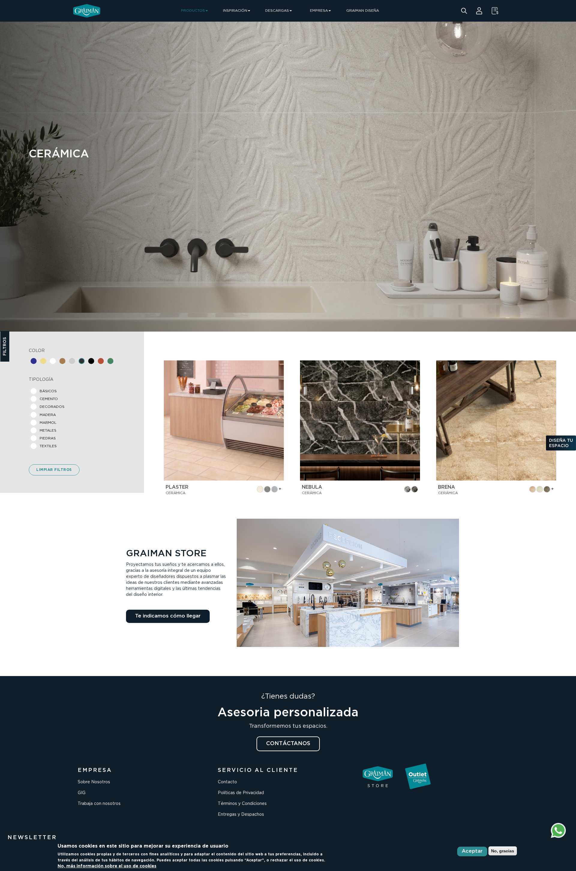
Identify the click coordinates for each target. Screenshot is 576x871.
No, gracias (502, 850)
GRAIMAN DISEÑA (362, 10)
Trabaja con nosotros (99, 804)
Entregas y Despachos (241, 814)
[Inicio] (86, 11)
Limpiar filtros (54, 470)
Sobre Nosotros (94, 782)
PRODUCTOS (193, 10)
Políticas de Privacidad (241, 793)
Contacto (227, 782)
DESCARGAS (277, 10)
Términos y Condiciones (242, 804)
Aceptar (472, 851)
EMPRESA (319, 10)
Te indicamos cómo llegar (168, 616)
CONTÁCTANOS (288, 743)
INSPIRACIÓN (235, 10)
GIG (82, 793)
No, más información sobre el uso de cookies (107, 866)
